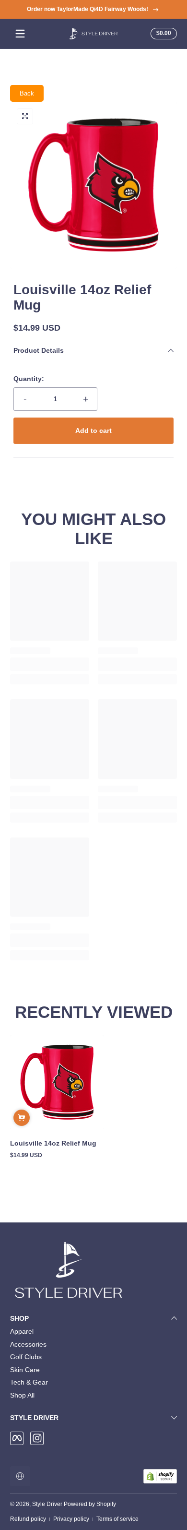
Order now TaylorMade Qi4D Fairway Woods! (87, 9)
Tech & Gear (29, 1382)
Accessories (28, 1344)
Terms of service (117, 1519)
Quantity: (28, 378)
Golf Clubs (26, 1357)
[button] (162, 33)
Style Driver (47, 1504)
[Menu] (20, 34)
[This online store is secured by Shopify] (160, 1476)
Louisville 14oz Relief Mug (53, 1143)
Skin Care (25, 1370)
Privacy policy (71, 1519)
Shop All (22, 1395)
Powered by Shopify (90, 1504)
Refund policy (28, 1519)
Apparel (22, 1331)
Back (27, 93)
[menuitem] (93, 1332)
